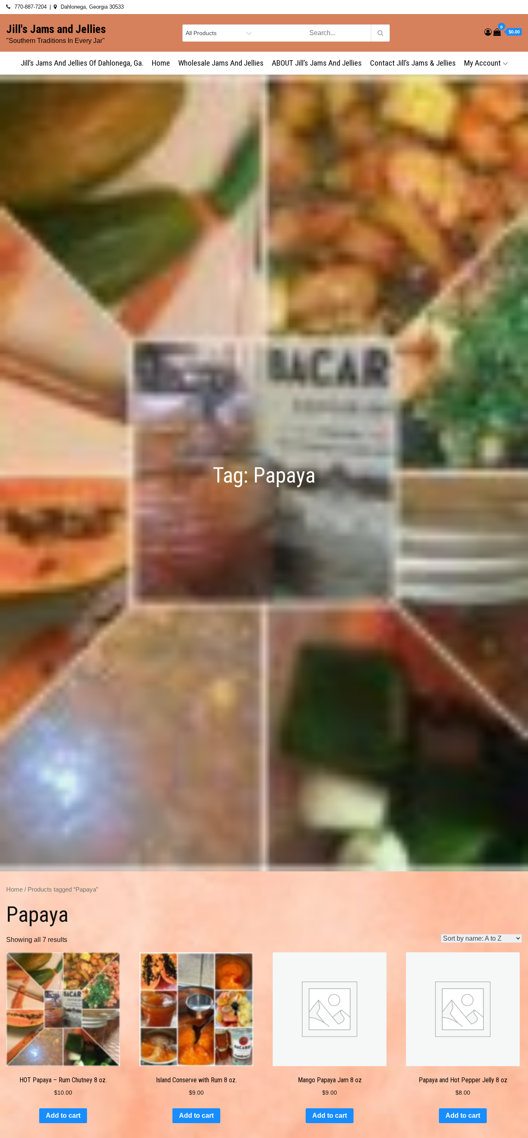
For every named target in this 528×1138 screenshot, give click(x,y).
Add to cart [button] (63, 1115)
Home (161, 63)
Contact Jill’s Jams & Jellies (413, 63)
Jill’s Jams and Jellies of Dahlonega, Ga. (82, 63)
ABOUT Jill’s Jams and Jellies (317, 63)
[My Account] (488, 32)
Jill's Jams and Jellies (56, 29)
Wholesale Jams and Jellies (221, 63)
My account (482, 63)
